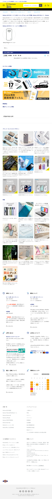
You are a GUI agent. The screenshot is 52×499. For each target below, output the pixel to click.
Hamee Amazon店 (7, 415)
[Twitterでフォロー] (23, 491)
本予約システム (21, 344)
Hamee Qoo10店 (6, 422)
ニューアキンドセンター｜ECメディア (11, 449)
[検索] (40, 5)
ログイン (29, 415)
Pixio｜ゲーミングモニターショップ (11, 457)
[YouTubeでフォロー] (32, 491)
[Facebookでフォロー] (20, 491)
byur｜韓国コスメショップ (8, 452)
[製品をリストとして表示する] (48, 55)
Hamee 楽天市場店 (7, 410)
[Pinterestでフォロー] (29, 491)
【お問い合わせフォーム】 (19, 354)
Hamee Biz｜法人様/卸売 (8, 427)
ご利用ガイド (30, 410)
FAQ (28, 412)
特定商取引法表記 (30, 427)
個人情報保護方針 (30, 425)
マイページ (29, 417)
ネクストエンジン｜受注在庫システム (11, 447)
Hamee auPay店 (6, 417)
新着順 (10, 55)
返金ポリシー (30, 430)
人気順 (5, 55)
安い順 (14, 55)
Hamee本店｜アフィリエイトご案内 (11, 442)
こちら (18, 338)
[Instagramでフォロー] (26, 491)
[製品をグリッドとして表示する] (45, 55)
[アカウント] (45, 5)
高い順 (19, 55)
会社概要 (29, 422)
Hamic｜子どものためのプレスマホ (10, 454)
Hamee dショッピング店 (8, 425)
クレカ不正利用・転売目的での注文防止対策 (36, 432)
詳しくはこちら (9, 326)
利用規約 (29, 420)
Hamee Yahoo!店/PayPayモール (10, 412)
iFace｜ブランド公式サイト (9, 445)
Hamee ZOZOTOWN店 (8, 420)
